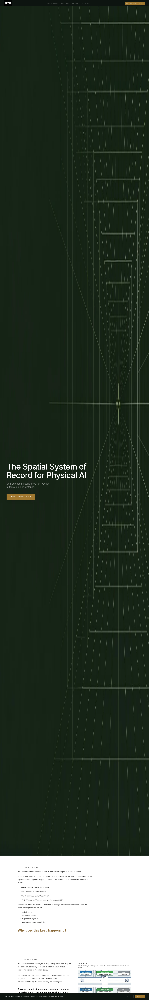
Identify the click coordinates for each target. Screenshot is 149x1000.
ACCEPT (139, 996)
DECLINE (128, 996)
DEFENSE (75, 3)
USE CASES (65, 3)
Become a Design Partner (20, 497)
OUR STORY (85, 3)
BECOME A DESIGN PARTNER (134, 3)
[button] (8, 3)
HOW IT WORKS (52, 3)
